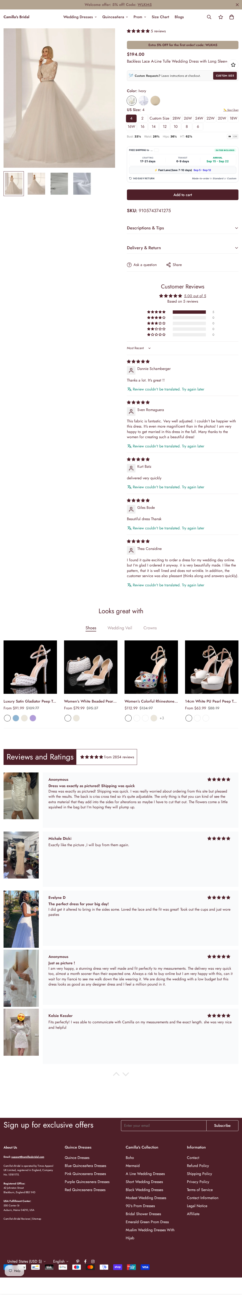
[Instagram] (93, 1261)
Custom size (159, 118)
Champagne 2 (145, 718)
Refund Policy (198, 1165)
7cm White (189, 718)
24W (199, 118)
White (143, 100)
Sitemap (36, 1219)
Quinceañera (113, 17)
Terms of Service (200, 1189)
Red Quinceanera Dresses (85, 1189)
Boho (130, 1157)
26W (188, 118)
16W (131, 126)
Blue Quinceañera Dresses (85, 1165)
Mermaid (133, 1165)
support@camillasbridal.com (27, 1157)
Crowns (150, 628)
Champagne (155, 100)
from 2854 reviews (119, 757)
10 (176, 126)
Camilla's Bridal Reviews (17, 1219)
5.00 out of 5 (195, 296)
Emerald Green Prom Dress (147, 1222)
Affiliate (193, 1214)
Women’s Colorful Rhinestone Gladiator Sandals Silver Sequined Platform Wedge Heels (149, 701)
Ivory (131, 100)
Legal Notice (197, 1206)
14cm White (206, 718)
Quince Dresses (77, 1157)
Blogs (179, 17)
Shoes (91, 628)
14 (154, 126)
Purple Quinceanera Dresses (87, 1181)
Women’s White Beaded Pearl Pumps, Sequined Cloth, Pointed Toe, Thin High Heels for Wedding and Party (89, 701)
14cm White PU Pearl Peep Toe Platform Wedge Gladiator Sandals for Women (211, 701)
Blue (16, 718)
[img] (138, 361)
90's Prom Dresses (140, 1206)
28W (177, 118)
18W (233, 118)
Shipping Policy (199, 1173)
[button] (231, 17)
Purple (33, 718)
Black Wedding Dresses (144, 1189)
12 (165, 126)
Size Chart (160, 17)
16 (142, 126)
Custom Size (225, 75)
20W (222, 118)
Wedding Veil (120, 628)
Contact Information (202, 1198)
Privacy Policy (198, 1181)
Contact (193, 1157)
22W (211, 118)
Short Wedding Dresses (144, 1181)
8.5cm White (197, 718)
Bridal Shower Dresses (143, 1214)
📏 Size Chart (230, 109)
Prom (138, 17)
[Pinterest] (78, 1261)
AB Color (128, 718)
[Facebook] (85, 1261)
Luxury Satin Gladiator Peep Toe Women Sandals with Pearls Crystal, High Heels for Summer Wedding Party (30, 701)
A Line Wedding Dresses (145, 1173)
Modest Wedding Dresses (146, 1198)
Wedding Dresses (78, 17)
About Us (10, 1147)
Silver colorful (137, 718)
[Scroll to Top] (232, 1269)
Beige (24, 718)
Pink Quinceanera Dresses (85, 1173)
